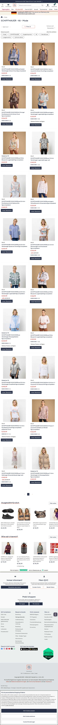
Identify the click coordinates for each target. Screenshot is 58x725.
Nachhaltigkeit (47, 619)
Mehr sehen (53, 503)
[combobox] (29, 5)
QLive (2, 624)
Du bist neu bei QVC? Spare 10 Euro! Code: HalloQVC (29, 1)
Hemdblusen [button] (44, 34)
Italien (32, 673)
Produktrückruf (4, 631)
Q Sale (50, 9)
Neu (12, 9)
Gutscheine (32, 619)
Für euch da (32, 627)
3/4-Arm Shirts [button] (19, 37)
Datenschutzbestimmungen (18, 681)
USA (22, 673)
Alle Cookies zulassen (29, 710)
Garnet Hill (19, 687)
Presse (2, 626)
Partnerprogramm (34, 624)
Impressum (49, 681)
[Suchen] (42, 5)
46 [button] (36, 34)
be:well (36, 9)
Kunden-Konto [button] (36, 587)
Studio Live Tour (48, 636)
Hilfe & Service (19, 638)
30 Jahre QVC (19, 9)
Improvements (32, 687)
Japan (36, 673)
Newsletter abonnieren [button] (14, 587)
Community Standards (35, 681)
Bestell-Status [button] (50, 587)
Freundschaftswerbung (35, 622)
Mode (55, 9)
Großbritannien (27, 673)
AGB (7, 681)
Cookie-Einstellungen (29, 722)
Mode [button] (4, 34)
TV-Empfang (47, 634)
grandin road (25, 687)
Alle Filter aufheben (51, 31)
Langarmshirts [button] (7, 37)
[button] (2, 6)
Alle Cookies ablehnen (29, 716)
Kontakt (3, 617)
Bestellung (18, 614)
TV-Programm (33, 617)
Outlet (46, 639)
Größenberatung (19, 619)
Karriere (46, 629)
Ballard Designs (7, 687)
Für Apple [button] (22, 604)
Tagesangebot (6, 9)
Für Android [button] (36, 604)
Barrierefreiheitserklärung (50, 622)
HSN (2, 687)
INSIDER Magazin (34, 614)
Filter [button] (28, 26)
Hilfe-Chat (3, 614)
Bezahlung (18, 626)
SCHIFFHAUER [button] (14, 34)
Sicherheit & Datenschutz (21, 633)
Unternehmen (47, 614)
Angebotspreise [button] (27, 34)
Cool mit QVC (28, 9)
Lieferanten (3, 629)
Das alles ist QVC (48, 617)
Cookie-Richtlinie (9, 705)
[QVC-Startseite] (1, 17)
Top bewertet (43, 9)
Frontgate (14, 687)
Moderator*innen (48, 631)
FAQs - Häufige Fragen (20, 636)
